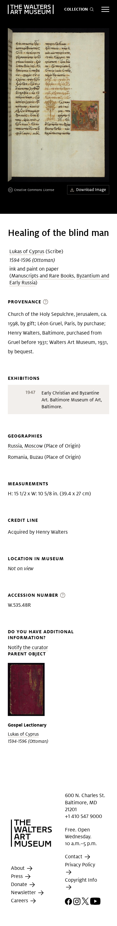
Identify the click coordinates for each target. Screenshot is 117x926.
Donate (19, 884)
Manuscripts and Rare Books (42, 275)
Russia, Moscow (25, 446)
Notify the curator (28, 647)
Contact (74, 857)
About (18, 868)
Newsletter (24, 892)
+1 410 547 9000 (83, 816)
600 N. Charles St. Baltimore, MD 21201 (85, 802)
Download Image (91, 189)
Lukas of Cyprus (26, 251)
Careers (20, 900)
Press (17, 876)
